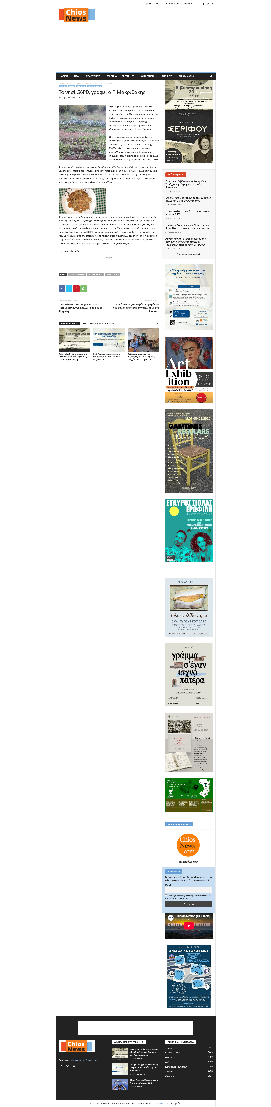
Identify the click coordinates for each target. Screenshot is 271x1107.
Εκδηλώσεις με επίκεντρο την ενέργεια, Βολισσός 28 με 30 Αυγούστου (107, 357)
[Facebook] (203, 4)
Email (168, 885)
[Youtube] (213, 4)
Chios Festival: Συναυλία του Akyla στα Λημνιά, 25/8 (187, 213)
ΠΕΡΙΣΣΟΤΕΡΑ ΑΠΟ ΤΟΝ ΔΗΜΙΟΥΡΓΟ (98, 323)
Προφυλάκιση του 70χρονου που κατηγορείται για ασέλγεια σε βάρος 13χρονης (80, 308)
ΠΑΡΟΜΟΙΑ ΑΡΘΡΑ (69, 323)
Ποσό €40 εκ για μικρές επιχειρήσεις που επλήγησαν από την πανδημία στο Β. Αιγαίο (136, 308)
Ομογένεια (147, 76)
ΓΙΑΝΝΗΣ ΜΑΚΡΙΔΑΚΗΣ (77, 274)
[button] (210, 76)
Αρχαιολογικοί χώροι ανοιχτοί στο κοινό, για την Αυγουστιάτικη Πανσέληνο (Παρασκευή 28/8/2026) (185, 241)
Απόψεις (167, 76)
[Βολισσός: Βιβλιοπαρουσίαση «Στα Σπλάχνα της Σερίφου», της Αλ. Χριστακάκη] (74, 340)
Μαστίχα (112, 76)
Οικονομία (170, 1076)
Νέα (76, 76)
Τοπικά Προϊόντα (94, 86)
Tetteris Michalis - (161, 1103)
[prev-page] (153, 323)
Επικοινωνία (186, 76)
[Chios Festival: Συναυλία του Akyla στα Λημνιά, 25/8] (120, 1084)
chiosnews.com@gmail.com (84, 1060)
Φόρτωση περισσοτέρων (188, 254)
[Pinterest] (76, 288)
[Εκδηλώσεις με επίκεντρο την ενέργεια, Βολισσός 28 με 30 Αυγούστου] (109, 340)
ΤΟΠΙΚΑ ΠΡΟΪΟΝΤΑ (112, 274)
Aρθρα (78, 83)
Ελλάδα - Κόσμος (173, 1053)
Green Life (128, 76)
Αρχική (65, 76)
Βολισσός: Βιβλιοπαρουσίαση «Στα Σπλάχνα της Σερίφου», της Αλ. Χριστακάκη (73, 357)
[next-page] (157, 323)
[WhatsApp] (83, 288)
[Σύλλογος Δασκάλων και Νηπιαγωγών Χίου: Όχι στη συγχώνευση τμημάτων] (143, 340)
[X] (208, 4)
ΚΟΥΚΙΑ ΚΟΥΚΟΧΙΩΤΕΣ (95, 274)
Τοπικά (168, 1048)
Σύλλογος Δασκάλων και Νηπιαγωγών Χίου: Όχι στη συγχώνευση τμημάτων (141, 357)
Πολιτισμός (93, 76)
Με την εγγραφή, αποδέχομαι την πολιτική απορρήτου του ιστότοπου (187, 896)
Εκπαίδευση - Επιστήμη (176, 1067)
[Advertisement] (158, 15)
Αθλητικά (169, 1071)
